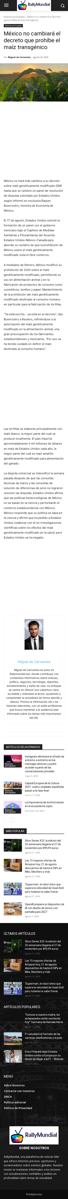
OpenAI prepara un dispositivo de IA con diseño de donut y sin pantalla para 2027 (44, 908)
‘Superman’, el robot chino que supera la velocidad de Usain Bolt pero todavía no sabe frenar (44, 888)
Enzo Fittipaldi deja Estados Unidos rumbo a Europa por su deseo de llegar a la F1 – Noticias (44, 1055)
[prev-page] (6, 819)
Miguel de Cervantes (19, 57)
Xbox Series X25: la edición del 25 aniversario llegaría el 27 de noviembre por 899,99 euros (43, 844)
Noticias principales (14, 16)
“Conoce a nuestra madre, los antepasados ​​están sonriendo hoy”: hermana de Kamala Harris (44, 1018)
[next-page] (12, 819)
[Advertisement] (34, 142)
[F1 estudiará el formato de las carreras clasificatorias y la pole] (13, 1038)
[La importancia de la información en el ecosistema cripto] (13, 807)
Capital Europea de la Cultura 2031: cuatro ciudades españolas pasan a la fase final (44, 787)
